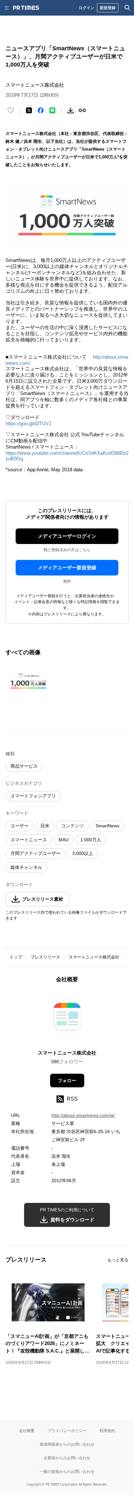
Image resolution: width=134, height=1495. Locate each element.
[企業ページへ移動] (67, 1018)
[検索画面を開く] (127, 8)
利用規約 (107, 1430)
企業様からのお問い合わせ (67, 1458)
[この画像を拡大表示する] (28, 682)
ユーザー (19, 825)
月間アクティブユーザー (35, 853)
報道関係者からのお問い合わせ (67, 1444)
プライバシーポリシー (67, 1430)
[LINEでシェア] (52, 110)
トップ (15, 957)
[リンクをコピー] (82, 110)
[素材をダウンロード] (70, 110)
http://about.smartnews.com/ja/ (83, 1115)
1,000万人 (90, 839)
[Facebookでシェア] (40, 110)
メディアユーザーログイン (67, 536)
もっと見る (117, 1259)
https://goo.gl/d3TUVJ (28, 423)
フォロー (67, 1080)
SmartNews (107, 825)
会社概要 (26, 1430)
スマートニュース (28, 839)
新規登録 (107, 7)
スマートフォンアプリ (33, 795)
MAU (64, 839)
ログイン (86, 7)
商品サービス (24, 766)
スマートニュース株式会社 (94, 957)
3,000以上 (82, 853)
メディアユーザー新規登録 (67, 567)
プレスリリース (45, 957)
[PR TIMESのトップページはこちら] (26, 7)
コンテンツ (72, 825)
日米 (44, 825)
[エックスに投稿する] (29, 110)
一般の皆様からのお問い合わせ (67, 1471)
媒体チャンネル (26, 867)
